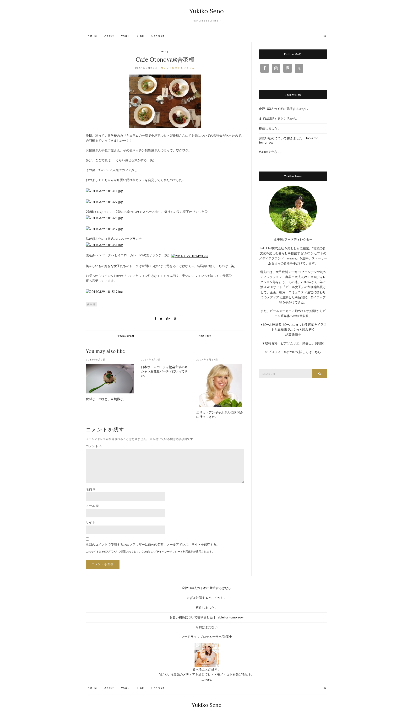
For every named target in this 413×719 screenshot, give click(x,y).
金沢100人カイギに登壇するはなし (283, 109)
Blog (165, 51)
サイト (90, 522)
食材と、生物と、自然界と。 (106, 399)
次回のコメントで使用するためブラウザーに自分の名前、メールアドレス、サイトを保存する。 (152, 544)
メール (92, 506)
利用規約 (188, 551)
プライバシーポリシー (167, 551)
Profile (91, 35)
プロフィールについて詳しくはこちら (294, 352)
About (109, 35)
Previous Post (125, 335)
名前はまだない (270, 152)
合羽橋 (91, 304)
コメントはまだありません (178, 67)
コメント (94, 446)
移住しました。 (270, 128)
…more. (206, 679)
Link (140, 35)
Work (125, 35)
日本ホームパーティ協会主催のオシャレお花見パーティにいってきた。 (164, 371)
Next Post (205, 335)
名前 (91, 489)
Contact (157, 35)
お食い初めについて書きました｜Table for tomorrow (288, 140)
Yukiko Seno (206, 11)
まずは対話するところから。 (279, 118)
